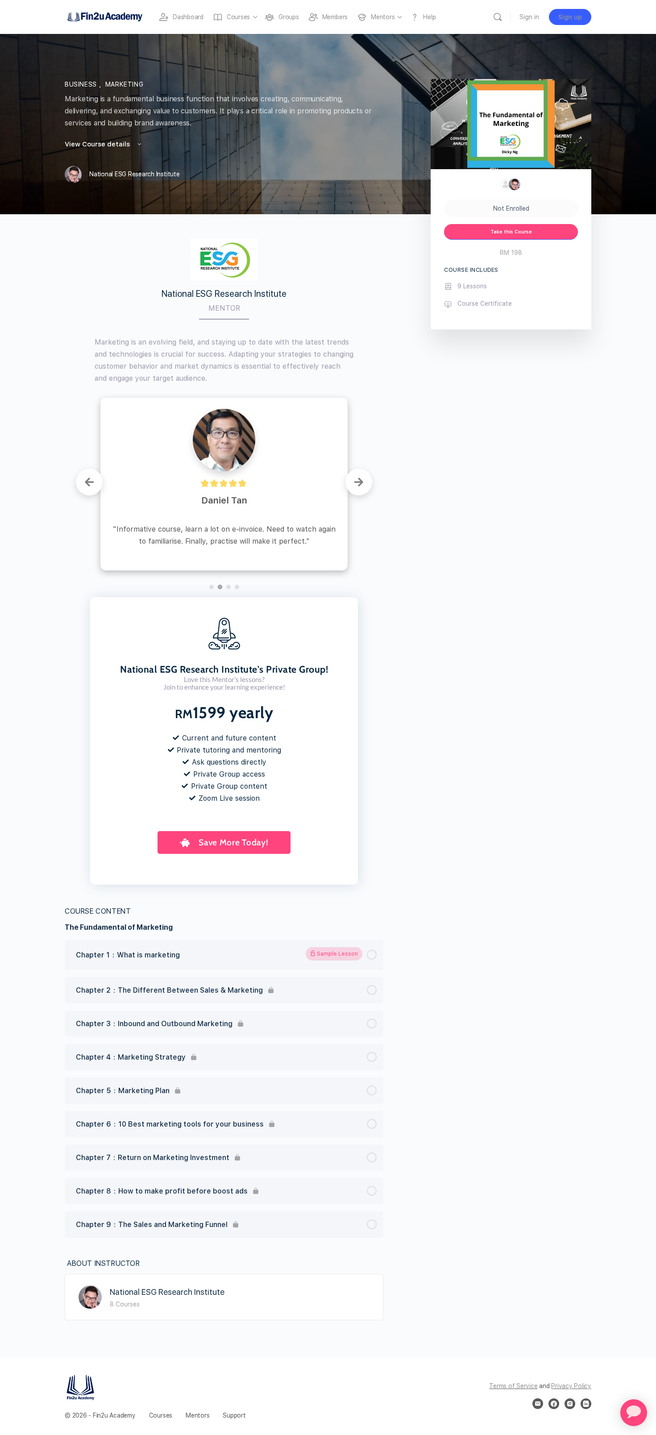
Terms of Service (513, 1335)
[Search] (498, 17)
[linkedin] (586, 1353)
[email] (537, 1353)
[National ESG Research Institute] (90, 1246)
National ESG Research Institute (167, 1241)
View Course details (98, 144)
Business (82, 84)
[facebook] (553, 1353)
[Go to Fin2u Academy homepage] (105, 15)
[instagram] (570, 1353)
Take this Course (511, 232)
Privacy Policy (571, 1335)
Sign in (529, 17)
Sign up (570, 17)
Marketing (124, 84)
